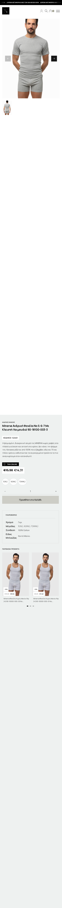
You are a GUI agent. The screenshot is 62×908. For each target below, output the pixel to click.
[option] (5, 481)
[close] (58, 11)
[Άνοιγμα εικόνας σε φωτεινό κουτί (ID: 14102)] (31, 58)
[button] (8, 58)
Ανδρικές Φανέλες (8, 422)
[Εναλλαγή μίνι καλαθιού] (50, 11)
